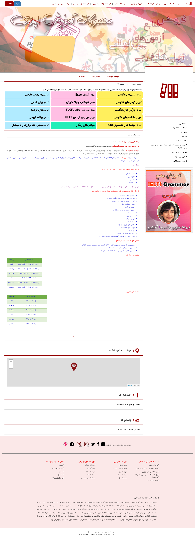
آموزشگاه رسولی (122, 474)
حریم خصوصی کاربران (108, 531)
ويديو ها (82, 76)
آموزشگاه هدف (154, 465)
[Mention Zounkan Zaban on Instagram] (79, 445)
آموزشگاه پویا (123, 471)
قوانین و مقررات (94, 531)
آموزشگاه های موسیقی (87, 461)
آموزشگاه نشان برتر (153, 480)
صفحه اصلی (136, 84)
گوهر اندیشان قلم (58, 468)
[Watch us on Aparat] (65, 445)
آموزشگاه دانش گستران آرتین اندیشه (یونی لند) (147, 476)
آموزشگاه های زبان (120, 461)
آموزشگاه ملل (123, 478)
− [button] (11, 366)
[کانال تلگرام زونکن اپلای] (72, 445)
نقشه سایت (84, 531)
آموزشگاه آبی (91, 468)
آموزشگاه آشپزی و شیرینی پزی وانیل (147, 468)
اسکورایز (61, 474)
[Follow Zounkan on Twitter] (93, 445)
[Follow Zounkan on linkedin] (103, 445)
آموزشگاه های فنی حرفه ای (149, 461)
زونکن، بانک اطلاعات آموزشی (146, 498)
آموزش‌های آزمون (80, 110)
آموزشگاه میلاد (90, 471)
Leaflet (129, 385)
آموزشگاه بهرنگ (90, 465)
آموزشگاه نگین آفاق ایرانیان (150, 471)
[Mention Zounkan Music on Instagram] (86, 445)
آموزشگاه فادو (91, 474)
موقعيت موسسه (113, 76)
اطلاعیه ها (125, 395)
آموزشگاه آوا (123, 465)
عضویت (9, 3)
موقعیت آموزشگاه (120, 350)
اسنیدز (61, 471)
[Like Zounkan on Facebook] (98, 445)
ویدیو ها (125, 420)
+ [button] (11, 362)
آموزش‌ (40, 110)
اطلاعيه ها (96, 76)
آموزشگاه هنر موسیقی (88, 478)
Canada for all (58, 478)
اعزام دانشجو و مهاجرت (55, 461)
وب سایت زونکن (99, 534)
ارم (128, 84)
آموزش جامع (129, 95)
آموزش (128, 102)
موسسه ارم (183, 123)
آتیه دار (61, 465)
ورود (17, 3)
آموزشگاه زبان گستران (120, 468)
